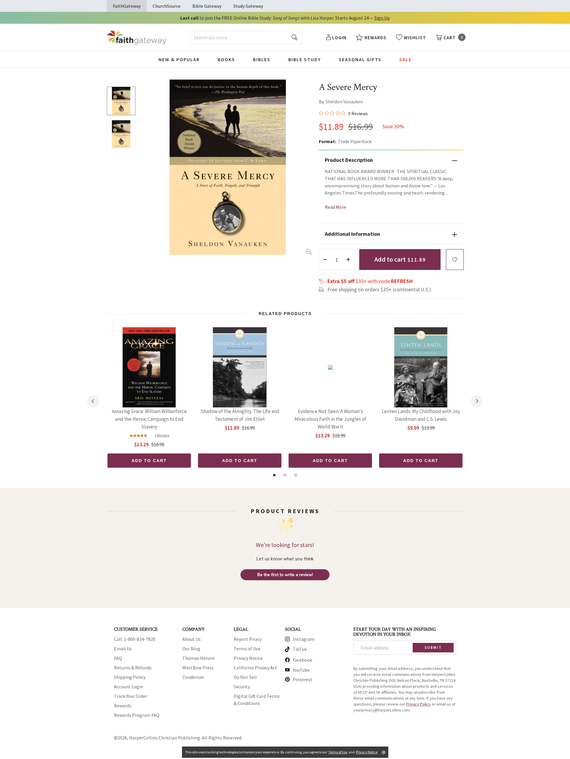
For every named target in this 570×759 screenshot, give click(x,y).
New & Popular (179, 59)
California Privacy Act (255, 668)
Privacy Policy (418, 704)
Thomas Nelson (198, 658)
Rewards (122, 706)
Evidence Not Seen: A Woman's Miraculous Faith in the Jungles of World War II (330, 419)
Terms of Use (247, 649)
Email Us (123, 649)
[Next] (477, 401)
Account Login (128, 687)
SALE (405, 59)
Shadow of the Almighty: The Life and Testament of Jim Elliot (239, 415)
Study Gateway (248, 6)
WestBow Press (198, 668)
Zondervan (193, 677)
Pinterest (302, 679)
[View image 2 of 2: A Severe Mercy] (121, 134)
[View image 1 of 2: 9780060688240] (121, 101)
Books (226, 59)
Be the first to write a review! (285, 575)
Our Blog (191, 649)
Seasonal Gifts (360, 59)
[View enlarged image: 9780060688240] (228, 167)
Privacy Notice (248, 658)
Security (242, 687)
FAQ (118, 658)
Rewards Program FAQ (136, 715)
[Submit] (294, 37)
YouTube (301, 670)
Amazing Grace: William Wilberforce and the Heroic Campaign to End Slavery (149, 419)
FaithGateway (127, 6)
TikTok (300, 649)
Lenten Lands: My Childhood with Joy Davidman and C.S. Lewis (421, 415)
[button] (455, 259)
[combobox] (246, 37)
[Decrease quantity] (325, 259)
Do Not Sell (245, 677)
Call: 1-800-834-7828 (134, 639)
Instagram (303, 639)
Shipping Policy (129, 677)
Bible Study (304, 59)
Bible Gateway (206, 6)
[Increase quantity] (348, 259)
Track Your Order (130, 696)
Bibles (261, 59)
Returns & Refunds (133, 668)
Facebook (302, 660)
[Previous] (93, 401)
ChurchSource (166, 6)
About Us (191, 639)
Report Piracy (248, 639)
